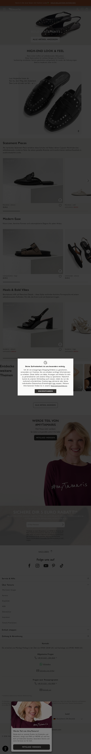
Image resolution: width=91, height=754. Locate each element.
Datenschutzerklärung (59, 386)
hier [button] (54, 383)
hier (50, 381)
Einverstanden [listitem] (45, 391)
